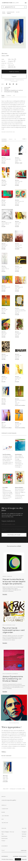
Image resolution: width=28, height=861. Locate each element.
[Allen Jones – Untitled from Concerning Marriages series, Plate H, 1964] (20, 300)
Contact (3, 840)
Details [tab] (3, 95)
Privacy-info (24, 859)
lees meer (5, 594)
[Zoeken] (24, 7)
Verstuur (23, 850)
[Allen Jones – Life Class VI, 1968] (20, 415)
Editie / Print (11, 59)
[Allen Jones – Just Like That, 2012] (20, 258)
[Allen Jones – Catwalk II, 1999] (7, 369)
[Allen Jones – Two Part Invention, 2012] (20, 193)
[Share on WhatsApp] (16, 84)
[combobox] (14, 7)
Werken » (4, 752)
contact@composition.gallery (9, 800)
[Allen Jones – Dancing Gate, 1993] (20, 236)
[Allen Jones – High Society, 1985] (7, 346)
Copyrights (5, 856)
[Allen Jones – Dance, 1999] (7, 391)
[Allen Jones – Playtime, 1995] (7, 324)
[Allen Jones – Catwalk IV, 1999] (20, 369)
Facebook (24, 834)
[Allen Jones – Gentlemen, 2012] (7, 236)
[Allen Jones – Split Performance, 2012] (7, 279)
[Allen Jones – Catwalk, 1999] (7, 172)
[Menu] (25, 2)
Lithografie (10, 61)
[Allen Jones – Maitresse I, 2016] (7, 300)
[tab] (4, 140)
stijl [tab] (14, 95)
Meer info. (16, 91)
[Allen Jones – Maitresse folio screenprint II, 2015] (20, 391)
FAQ (2, 834)
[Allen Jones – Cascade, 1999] (7, 258)
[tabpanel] (14, 116)
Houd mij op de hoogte (14, 535)
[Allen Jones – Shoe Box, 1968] (20, 150)
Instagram (24, 832)
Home (3, 12)
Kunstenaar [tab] (9, 95)
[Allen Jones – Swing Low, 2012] (20, 214)
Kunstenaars (10, 12)
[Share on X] (10, 84)
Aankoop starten (14, 71)
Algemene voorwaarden (19, 856)
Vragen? (14, 76)
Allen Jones (4, 53)
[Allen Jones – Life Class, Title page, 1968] (7, 150)
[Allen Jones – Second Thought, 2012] (20, 279)
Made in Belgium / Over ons (8, 832)
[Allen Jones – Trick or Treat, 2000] (20, 172)
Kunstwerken (5, 838)
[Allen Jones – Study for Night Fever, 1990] (7, 214)
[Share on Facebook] (6, 84)
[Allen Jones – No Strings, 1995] (20, 324)
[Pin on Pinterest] (13, 84)
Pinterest (24, 836)
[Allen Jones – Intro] (7, 415)
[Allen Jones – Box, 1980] (7, 193)
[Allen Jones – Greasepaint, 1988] (20, 346)
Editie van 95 (11, 65)
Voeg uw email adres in (8, 521)
